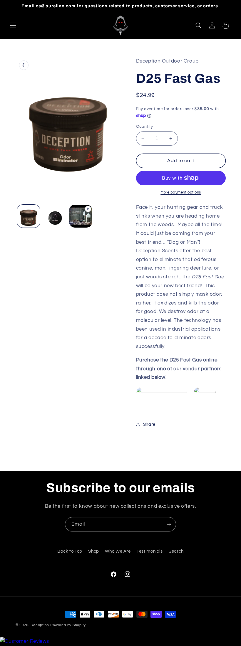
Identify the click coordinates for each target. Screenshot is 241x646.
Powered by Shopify (68, 625)
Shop (93, 551)
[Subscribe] (169, 524)
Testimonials (150, 551)
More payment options (180, 192)
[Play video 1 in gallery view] (80, 216)
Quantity (144, 127)
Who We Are (117, 551)
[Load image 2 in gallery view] (54, 216)
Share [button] (149, 424)
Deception (40, 625)
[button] (13, 25)
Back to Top (69, 551)
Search (176, 551)
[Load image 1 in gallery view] (28, 216)
